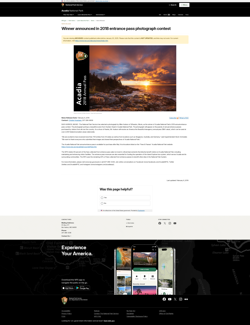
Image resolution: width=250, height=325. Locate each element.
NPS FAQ (97, 316)
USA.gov (162, 311)
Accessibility (66, 311)
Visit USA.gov (109, 321)
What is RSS (183, 118)
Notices (97, 311)
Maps (174, 14)
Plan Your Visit (67, 14)
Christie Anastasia (75, 120)
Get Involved (100, 14)
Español (130, 226)
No (105, 203)
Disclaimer (130, 314)
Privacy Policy (67, 314)
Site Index (130, 223)
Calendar (180, 14)
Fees (187, 14)
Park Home (71, 20)
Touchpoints (141, 210)
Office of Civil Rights (166, 314)
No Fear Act (131, 311)
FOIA (63, 316)
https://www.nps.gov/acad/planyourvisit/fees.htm (79, 147)
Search (173, 5)
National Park (72, 10)
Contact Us (66, 236)
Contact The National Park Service (106, 314)
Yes (105, 198)
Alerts (166, 14)
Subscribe (172, 118)
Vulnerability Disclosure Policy (137, 316)
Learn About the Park (84, 14)
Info (160, 14)
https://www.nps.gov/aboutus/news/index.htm (91, 41)
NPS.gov (64, 20)
